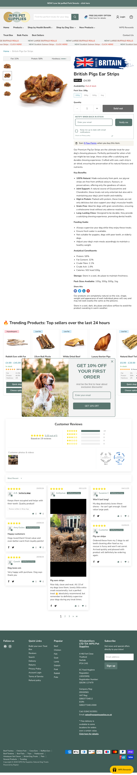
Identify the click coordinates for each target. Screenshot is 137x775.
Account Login (35, 672)
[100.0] (119, 457)
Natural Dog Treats (40, 762)
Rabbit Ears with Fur (16, 356)
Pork (56, 669)
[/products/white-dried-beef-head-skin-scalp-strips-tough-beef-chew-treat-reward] (74, 342)
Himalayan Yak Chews (12, 756)
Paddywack (39, 753)
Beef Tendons (8, 753)
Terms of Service (36, 676)
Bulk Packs (22, 35)
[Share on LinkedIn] (83, 290)
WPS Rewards (126, 27)
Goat (56, 657)
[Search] (75, 17)
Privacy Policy (35, 668)
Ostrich (57, 665)
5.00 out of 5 (51, 435)
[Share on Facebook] (75, 290)
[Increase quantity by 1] (97, 108)
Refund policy (35, 680)
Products (18, 27)
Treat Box (8, 35)
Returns (32, 664)
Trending (23, 759)
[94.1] (105, 457)
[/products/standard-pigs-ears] (103, 342)
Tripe (29, 753)
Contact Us (128, 35)
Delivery (32, 661)
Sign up (111, 665)
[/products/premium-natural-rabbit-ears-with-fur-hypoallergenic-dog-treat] (17, 342)
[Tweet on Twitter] (79, 290)
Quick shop (17, 384)
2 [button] (65, 616)
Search (32, 657)
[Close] (112, 361)
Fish (56, 654)
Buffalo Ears (45, 751)
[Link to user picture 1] (68, 538)
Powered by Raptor (11, 765)
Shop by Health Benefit (39, 27)
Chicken (57, 650)
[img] (14, 488)
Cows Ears (33, 751)
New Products (86, 27)
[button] (72, 431)
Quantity (77, 102)
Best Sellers (38, 35)
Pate (56, 677)
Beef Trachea (8, 751)
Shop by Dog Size (65, 27)
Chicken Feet (21, 751)
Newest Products (10, 759)
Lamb (56, 661)
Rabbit (57, 673)
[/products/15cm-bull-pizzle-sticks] (45, 342)
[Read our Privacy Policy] (112, 136)
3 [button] (69, 616)
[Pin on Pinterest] (88, 290)
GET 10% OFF (92, 406)
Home (6, 27)
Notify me (123, 122)
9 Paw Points (90, 143)
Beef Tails (20, 753)
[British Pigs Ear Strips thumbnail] (7, 66)
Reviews (32, 653)
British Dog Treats (31, 756)
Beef (56, 646)
